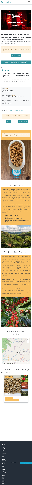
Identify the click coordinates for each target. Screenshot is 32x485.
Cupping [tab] (4, 110)
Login (8, 121)
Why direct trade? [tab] (19, 110)
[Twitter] (5, 71)
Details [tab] (10, 110)
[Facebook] (2, 71)
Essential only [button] (13, 463)
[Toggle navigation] (29, 2)
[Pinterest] (8, 71)
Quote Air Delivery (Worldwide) (16, 62)
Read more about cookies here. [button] (3, 480)
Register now (16, 55)
